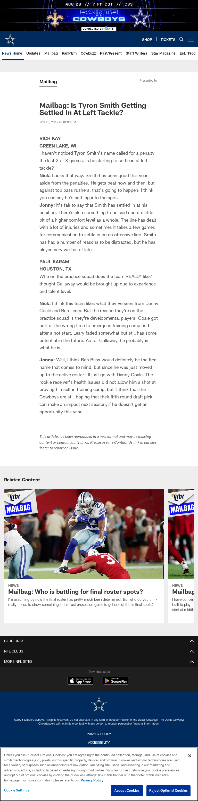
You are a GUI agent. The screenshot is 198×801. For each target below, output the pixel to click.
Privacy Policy (99, 734)
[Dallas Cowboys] (99, 704)
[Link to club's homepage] (10, 37)
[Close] (189, 755)
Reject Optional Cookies (168, 790)
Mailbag (48, 81)
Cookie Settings (16, 790)
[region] (99, 774)
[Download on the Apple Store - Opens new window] (80, 681)
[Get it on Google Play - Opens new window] (116, 683)
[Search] (181, 39)
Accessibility (99, 742)
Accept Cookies (126, 790)
